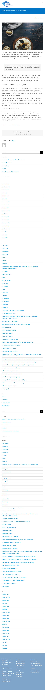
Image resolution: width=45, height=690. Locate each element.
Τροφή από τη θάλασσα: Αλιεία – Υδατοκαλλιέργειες (14, 379)
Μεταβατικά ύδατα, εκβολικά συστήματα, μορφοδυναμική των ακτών (18, 364)
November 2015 (6, 210)
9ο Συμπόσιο (5, 254)
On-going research (6, 280)
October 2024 (5, 183)
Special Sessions (20, 667)
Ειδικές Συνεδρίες (6, 327)
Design (4, 260)
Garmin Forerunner (6, 162)
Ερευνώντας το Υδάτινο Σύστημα (10, 339)
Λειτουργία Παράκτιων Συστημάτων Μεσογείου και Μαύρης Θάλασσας (18, 359)
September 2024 (6, 186)
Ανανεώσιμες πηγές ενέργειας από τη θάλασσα (13, 310)
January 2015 (5, 219)
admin (13, 140)
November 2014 (6, 222)
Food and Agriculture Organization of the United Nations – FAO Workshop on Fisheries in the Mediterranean (20, 267)
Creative (4, 257)
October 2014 (5, 225)
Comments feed (6, 402)
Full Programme (20, 665)
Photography (5, 283)
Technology (5, 292)
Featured (4, 263)
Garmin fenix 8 (5, 165)
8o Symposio (5, 251)
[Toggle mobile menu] (42, 2)
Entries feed (5, 399)
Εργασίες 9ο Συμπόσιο (7, 336)
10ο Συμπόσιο (5, 245)
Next (41, 18)
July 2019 (4, 192)
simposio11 (5, 286)
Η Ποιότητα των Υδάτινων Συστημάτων (11, 345)
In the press (5, 271)
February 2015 (5, 216)
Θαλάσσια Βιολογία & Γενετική (9, 348)
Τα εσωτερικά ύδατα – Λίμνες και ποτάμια (11, 374)
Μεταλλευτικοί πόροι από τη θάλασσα (11, 368)
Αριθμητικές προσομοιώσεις (8, 313)
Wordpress (5, 307)
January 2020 (5, 190)
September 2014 (6, 228)
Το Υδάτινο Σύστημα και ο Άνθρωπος (11, 377)
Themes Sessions (20, 661)
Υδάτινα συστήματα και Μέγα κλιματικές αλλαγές (13, 383)
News (3, 277)
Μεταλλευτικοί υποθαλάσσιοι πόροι (10, 171)
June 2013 (4, 237)
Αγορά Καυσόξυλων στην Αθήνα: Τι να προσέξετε (13, 159)
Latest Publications (6, 274)
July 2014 (4, 231)
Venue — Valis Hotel (35, 661)
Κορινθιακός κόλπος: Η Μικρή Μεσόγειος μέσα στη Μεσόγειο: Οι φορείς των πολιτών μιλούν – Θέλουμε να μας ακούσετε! (22, 355)
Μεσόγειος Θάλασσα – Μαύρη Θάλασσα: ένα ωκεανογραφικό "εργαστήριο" (19, 362)
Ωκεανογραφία (5, 389)
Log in (3, 396)
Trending (4, 295)
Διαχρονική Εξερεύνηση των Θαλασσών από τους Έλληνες (16, 324)
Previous (37, 18)
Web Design (5, 304)
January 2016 (5, 207)
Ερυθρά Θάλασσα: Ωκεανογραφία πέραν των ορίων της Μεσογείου (17, 342)
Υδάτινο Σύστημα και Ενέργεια (9, 385)
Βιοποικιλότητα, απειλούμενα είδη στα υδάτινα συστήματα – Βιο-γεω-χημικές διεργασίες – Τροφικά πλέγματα (20, 317)
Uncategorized (5, 298)
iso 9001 (4, 168)
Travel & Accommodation (36, 665)
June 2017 (4, 198)
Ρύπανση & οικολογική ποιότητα (9, 371)
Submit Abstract (20, 672)
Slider (3, 289)
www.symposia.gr (35, 672)
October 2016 (5, 204)
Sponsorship (19, 676)
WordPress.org (5, 405)
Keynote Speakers (20, 663)
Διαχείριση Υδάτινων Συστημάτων (10, 321)
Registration (19, 674)
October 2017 (5, 196)
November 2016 (6, 201)
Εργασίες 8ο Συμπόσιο (7, 333)
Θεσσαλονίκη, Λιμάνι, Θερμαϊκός (10, 351)
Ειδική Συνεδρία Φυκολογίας (9, 330)
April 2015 (4, 213)
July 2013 (4, 234)
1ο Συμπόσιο (5, 248)
